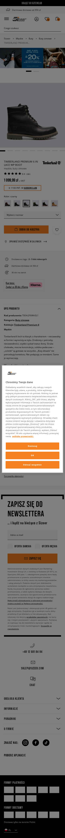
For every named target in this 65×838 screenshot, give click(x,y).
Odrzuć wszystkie (32, 464)
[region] (32, 419)
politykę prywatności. (23, 436)
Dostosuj (32, 446)
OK (32, 455)
